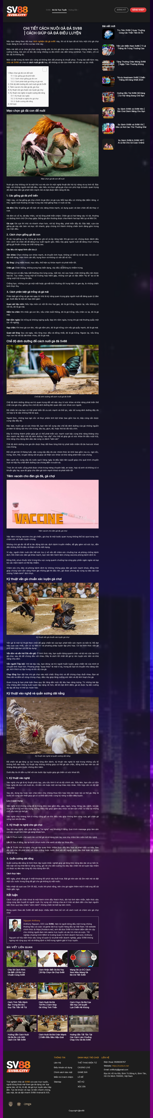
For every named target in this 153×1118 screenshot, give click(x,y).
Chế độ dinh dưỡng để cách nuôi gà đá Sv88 (28, 84)
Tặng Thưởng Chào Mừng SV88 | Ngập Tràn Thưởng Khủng (131, 62)
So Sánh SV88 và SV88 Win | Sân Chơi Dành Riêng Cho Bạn (131, 110)
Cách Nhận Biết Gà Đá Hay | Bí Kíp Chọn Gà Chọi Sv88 (51, 971)
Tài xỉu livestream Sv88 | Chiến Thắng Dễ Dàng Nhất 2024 (131, 78)
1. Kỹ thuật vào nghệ (21, 96)
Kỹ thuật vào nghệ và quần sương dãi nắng (27, 93)
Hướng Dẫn (72, 10)
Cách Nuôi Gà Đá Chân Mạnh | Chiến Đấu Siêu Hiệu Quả (52, 1035)
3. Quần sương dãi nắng (23, 101)
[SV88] (24, 11)
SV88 (48, 10)
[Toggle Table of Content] (43, 70)
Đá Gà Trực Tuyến (59, 10)
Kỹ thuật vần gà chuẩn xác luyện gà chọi (26, 90)
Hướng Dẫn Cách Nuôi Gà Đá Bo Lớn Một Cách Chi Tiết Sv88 (18, 1037)
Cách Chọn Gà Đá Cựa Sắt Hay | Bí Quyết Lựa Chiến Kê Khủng (80, 1005)
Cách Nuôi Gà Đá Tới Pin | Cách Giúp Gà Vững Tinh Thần (48, 1005)
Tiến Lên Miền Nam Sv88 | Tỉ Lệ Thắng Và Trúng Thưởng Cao (131, 47)
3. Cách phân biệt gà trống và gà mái (28, 81)
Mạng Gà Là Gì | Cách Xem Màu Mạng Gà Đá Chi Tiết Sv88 (80, 972)
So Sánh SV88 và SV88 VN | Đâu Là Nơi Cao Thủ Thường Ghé (131, 125)
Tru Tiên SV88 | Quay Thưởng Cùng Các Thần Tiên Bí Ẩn (131, 31)
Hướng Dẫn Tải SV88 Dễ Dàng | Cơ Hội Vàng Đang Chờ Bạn (131, 94)
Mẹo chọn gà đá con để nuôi (21, 73)
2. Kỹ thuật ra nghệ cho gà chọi (26, 99)
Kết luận (13, 104)
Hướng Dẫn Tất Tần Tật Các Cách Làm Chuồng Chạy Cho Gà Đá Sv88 (81, 1037)
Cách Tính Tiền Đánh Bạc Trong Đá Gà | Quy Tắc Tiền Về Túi (17, 1005)
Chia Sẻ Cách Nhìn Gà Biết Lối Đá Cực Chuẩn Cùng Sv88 (16, 972)
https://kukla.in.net (120, 1066)
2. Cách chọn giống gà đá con (25, 79)
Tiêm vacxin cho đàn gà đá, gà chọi (24, 87)
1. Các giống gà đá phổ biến (24, 76)
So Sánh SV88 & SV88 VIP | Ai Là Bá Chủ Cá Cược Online (131, 141)
